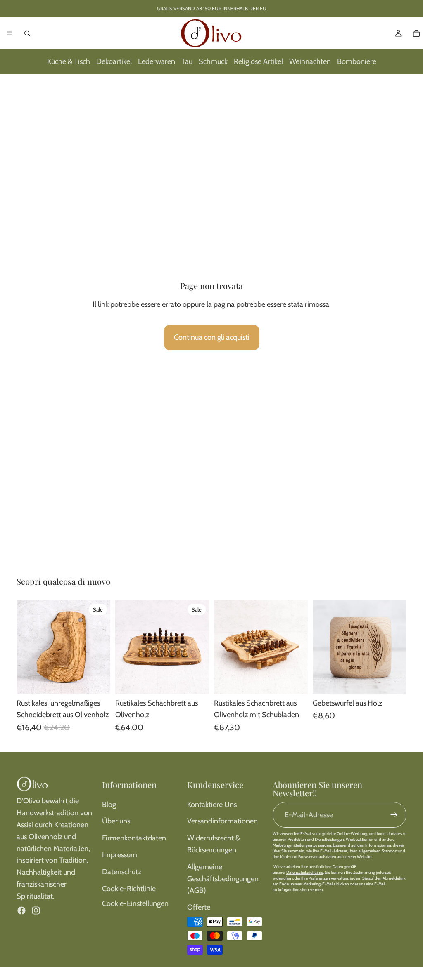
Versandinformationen (222, 821)
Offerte (198, 907)
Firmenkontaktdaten (134, 837)
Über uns (116, 821)
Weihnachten (310, 61)
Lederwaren (156, 61)
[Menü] (9, 33)
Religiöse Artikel (258, 61)
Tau (186, 61)
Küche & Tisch (68, 61)
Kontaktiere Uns (212, 804)
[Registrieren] (394, 814)
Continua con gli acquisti (212, 337)
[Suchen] (27, 33)
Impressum (119, 854)
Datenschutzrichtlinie (304, 872)
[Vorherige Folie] (26, 647)
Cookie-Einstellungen (135, 903)
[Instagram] (36, 910)
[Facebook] (21, 910)
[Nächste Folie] (101, 647)
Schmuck (213, 61)
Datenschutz (121, 871)
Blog (109, 804)
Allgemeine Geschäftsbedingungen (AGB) (223, 878)
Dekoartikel (114, 61)
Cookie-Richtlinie (129, 888)
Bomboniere (356, 61)
